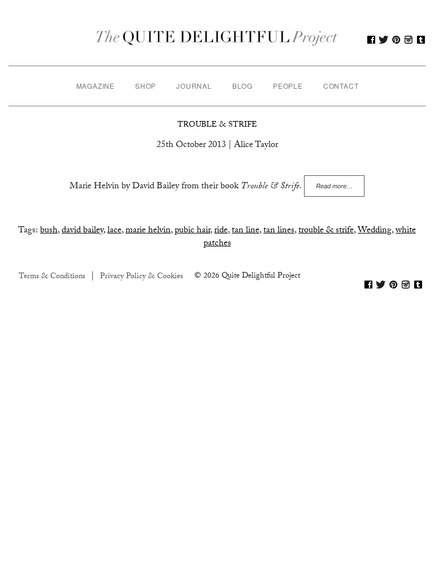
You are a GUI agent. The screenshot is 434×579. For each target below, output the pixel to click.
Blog (242, 85)
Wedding (375, 231)
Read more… (334, 186)
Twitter (384, 39)
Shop (145, 85)
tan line (245, 231)
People (288, 85)
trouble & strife (326, 231)
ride (221, 231)
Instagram (408, 39)
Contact (341, 85)
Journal (194, 85)
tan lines (278, 231)
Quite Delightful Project (217, 39)
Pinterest (396, 39)
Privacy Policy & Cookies (141, 277)
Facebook (371, 39)
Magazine (95, 85)
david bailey (82, 231)
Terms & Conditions (52, 277)
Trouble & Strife (217, 125)
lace (114, 231)
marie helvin (148, 231)
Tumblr (421, 39)
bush (49, 231)
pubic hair (192, 231)
